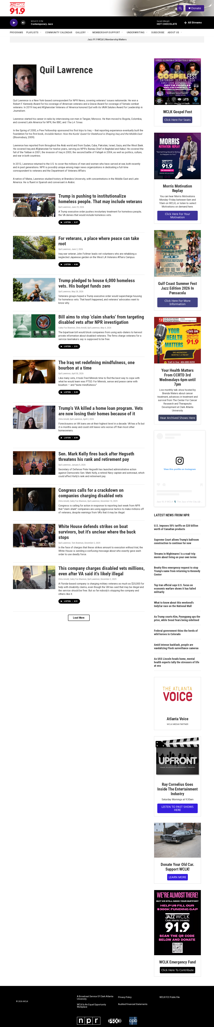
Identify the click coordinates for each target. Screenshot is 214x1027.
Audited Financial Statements (132, 1004)
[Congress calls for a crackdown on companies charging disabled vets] (34, 499)
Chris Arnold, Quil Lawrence (70, 419)
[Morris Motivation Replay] (177, 156)
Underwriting (136, 32)
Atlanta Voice (177, 718)
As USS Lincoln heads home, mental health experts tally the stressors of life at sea (176, 662)
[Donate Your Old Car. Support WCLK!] (177, 840)
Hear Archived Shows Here (177, 418)
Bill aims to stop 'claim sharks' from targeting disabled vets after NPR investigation (101, 319)
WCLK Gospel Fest (177, 111)
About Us (173, 32)
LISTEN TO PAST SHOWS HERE (177, 808)
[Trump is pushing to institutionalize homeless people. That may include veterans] (34, 205)
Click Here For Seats (177, 120)
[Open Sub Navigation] (41, 32)
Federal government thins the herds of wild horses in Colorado (176, 632)
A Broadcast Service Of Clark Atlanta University (95, 997)
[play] (13, 23)
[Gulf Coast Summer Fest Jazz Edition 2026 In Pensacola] (177, 253)
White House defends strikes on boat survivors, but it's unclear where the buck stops (97, 532)
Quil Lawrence (64, 207)
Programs (16, 32)
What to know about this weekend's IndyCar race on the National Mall (174, 604)
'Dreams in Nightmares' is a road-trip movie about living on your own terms (175, 555)
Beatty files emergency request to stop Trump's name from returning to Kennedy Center (177, 571)
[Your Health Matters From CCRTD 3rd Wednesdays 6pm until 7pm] (177, 340)
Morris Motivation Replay (177, 188)
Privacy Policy (125, 997)
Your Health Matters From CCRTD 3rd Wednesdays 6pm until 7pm (177, 377)
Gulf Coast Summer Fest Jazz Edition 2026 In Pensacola (177, 288)
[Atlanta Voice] (177, 694)
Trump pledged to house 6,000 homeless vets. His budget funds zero (96, 283)
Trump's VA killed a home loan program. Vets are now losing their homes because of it (100, 410)
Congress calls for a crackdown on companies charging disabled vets (91, 492)
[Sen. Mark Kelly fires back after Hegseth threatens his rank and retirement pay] (34, 463)
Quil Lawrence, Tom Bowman (71, 543)
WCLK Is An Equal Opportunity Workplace (91, 1005)
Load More (79, 617)
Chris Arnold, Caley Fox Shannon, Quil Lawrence (79, 501)
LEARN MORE (177, 877)
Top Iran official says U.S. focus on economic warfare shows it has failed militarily (175, 588)
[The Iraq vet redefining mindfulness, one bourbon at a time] (34, 371)
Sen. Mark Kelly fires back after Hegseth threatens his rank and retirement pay (96, 456)
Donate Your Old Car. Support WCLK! (177, 866)
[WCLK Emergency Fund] (177, 922)
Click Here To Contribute (177, 970)
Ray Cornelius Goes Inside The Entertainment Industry (177, 789)
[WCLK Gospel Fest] (177, 81)
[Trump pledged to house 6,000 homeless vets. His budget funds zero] (34, 289)
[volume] (23, 22)
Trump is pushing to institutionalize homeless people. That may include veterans (100, 198)
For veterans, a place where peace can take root (98, 241)
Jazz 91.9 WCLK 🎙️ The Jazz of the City (177, 501)
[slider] (28, 22)
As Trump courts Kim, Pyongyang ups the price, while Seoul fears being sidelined (177, 618)
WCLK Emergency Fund (177, 962)
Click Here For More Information (177, 302)
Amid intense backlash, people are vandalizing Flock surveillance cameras (176, 646)
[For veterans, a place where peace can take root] (34, 247)
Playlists (32, 32)
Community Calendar (58, 32)
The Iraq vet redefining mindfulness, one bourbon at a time (96, 365)
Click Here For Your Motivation (177, 215)
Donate (196, 8)
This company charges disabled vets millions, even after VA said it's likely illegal (101, 570)
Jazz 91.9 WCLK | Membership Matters (107, 39)
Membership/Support (106, 32)
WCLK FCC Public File (169, 997)
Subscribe (157, 32)
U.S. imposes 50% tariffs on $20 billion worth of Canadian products (176, 527)
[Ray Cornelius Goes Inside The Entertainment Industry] (177, 757)
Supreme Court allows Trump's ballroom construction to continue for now (176, 541)
